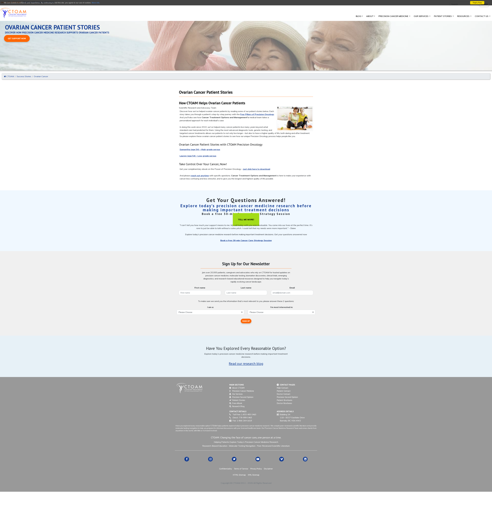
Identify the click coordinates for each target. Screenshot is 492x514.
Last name (246, 287)
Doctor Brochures (284, 403)
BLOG (358, 16)
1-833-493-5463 (248, 414)
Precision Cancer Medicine (243, 391)
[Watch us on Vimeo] (281, 459)
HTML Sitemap (239, 475)
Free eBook (237, 403)
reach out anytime (200, 175)
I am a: (210, 307)
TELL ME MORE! (246, 219)
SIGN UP (246, 321)
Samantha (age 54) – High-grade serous (200, 149)
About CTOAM (238, 387)
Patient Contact (284, 391)
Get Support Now (17, 38)
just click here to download (256, 169)
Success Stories (24, 76)
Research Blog (238, 406)
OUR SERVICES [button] (421, 16)
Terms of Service (241, 468)
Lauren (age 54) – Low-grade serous (198, 156)
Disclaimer (268, 468)
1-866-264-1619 (244, 420)
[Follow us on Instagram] (210, 459)
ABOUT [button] (369, 16)
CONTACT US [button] (482, 16)
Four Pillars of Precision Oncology (257, 114)
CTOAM (10, 76)
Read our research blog (246, 363)
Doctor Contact (283, 394)
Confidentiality (225, 468)
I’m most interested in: (281, 307)
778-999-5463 (245, 417)
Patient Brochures (284, 400)
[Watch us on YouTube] (258, 459)
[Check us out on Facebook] (186, 459)
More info (95, 3)
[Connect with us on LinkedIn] (305, 459)
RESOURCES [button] (463, 16)
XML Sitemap (253, 475)
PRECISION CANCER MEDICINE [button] (393, 16)
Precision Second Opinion (242, 397)
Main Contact (282, 387)
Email (292, 287)
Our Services (237, 394)
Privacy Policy (256, 468)
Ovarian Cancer (41, 76)
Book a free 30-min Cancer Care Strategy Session (246, 240)
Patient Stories (238, 400)
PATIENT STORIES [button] (443, 16)
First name (199, 287)
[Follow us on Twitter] (234, 459)
